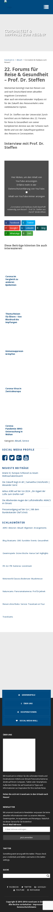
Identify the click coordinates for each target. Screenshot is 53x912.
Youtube (20, 890)
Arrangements (40, 527)
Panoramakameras (23, 591)
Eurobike (26, 540)
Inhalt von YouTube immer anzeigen (26, 196)
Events (34, 540)
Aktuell (19, 60)
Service (25, 440)
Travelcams (8, 616)
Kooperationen (28, 712)
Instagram (34, 890)
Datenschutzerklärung (19, 188)
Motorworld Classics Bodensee (16, 578)
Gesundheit (43, 540)
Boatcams (11, 540)
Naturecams (8, 591)
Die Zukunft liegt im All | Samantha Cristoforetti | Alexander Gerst (26, 483)
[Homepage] (8, 7)
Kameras (17, 566)
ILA (7, 566)
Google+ (41, 887)
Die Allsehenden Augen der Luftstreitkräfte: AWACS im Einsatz (26, 502)
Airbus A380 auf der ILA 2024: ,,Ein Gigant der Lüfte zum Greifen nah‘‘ (23, 493)
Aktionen (12, 527)
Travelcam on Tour (36, 604)
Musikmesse (37, 578)
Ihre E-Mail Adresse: (12, 824)
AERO (5, 527)
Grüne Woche (22, 553)
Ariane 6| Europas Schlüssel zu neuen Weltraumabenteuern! (20, 474)
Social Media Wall (28, 720)
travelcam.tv (9, 60)
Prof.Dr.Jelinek (39, 591)
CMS (19, 540)
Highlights (44, 553)
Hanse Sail (34, 553)
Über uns (28, 703)
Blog (4, 540)
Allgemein (28, 527)
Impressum (38, 904)
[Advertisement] (26, 660)
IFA (4, 566)
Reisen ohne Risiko (11, 604)
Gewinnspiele (9, 553)
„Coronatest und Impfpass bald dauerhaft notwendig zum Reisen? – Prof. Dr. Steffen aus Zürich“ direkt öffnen (26, 209)
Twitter (27, 887)
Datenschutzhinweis (26, 907)
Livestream (27, 566)
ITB (10, 566)
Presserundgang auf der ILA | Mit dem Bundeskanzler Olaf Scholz (20, 511)
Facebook (14, 887)
